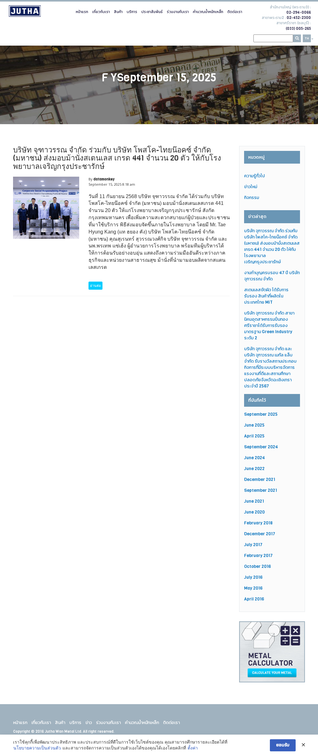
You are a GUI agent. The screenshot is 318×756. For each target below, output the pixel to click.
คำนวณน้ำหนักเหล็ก (208, 11)
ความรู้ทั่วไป (254, 176)
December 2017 (259, 534)
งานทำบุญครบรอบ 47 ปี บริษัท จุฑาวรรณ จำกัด (272, 276)
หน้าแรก (82, 11)
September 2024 (261, 447)
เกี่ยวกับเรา (101, 11)
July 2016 (253, 577)
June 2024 (254, 458)
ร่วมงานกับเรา (178, 11)
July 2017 (253, 545)
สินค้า (118, 11)
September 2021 (260, 490)
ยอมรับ (282, 745)
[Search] (297, 38)
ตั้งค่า (193, 747)
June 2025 (254, 425)
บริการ (132, 11)
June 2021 (254, 501)
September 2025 (261, 414)
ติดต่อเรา (234, 11)
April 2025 (254, 436)
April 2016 (254, 599)
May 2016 (253, 588)
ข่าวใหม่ (250, 187)
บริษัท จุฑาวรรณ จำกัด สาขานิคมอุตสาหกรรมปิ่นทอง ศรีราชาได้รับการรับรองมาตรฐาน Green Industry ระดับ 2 (269, 325)
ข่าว (88, 723)
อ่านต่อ (95, 285)
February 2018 (258, 523)
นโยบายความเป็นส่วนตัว (37, 747)
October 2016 (257, 566)
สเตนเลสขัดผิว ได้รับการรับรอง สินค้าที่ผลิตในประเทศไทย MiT (266, 296)
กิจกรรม (251, 198)
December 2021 (259, 479)
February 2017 (258, 556)
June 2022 (254, 469)
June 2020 (254, 512)
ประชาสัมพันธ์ (152, 11)
